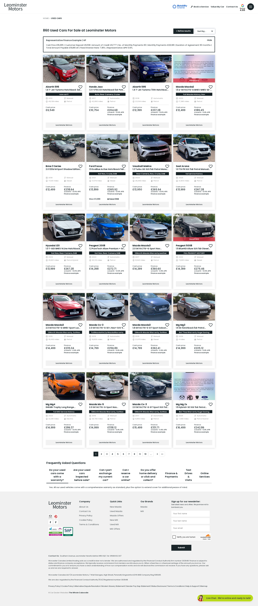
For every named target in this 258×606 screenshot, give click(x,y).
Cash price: (50, 107)
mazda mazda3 (141, 245)
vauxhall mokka (141, 166)
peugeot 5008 (184, 245)
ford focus (95, 166)
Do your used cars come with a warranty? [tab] (57, 475)
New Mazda (115, 506)
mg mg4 (50, 404)
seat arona (182, 166)
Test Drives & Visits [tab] (188, 475)
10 (145, 454)
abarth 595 (52, 86)
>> (162, 454)
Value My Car (217, 7)
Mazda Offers (116, 515)
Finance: (110, 107)
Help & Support (192, 586)
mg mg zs (181, 404)
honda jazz (96, 86)
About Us (83, 506)
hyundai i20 (53, 245)
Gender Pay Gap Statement (138, 586)
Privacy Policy (85, 515)
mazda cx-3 (96, 325)
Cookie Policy (85, 520)
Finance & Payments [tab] (171, 475)
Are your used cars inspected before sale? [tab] (81, 475)
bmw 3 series (53, 166)
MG (142, 511)
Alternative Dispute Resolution (87, 586)
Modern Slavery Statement (113, 586)
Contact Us (232, 7)
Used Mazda (116, 511)
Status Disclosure (159, 586)
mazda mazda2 (185, 86)
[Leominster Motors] (15, 6)
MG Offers (115, 528)
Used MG (114, 524)
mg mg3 (180, 325)
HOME (46, 18)
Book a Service (201, 7)
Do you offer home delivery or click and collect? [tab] (148, 475)
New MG (114, 520)
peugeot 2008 (97, 245)
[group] (64, 68)
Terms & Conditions (89, 524)
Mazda (144, 506)
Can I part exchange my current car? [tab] (105, 475)
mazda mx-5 (96, 404)
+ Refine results (183, 31)
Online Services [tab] (204, 475)
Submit (181, 547)
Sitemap (203, 586)
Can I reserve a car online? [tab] (125, 475)
